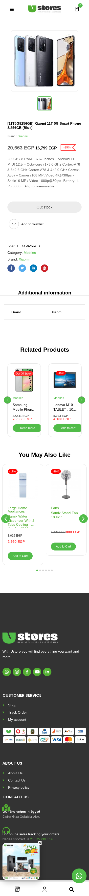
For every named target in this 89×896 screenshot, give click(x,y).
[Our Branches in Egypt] (6, 807)
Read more (27, 428)
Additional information (44, 292)
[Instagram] (17, 672)
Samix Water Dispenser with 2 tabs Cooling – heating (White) (21, 521)
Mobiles (30, 253)
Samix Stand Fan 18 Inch (64, 515)
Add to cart (68, 428)
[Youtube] (37, 672)
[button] (77, 9)
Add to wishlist (32, 224)
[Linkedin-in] (47, 672)
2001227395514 (41, 839)
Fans (55, 508)
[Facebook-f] (27, 672)
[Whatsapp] (6, 672)
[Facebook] (11, 268)
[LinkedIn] (33, 268)
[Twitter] (22, 268)
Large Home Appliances (17, 509)
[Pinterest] (44, 268)
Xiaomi (23, 136)
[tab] (44, 292)
